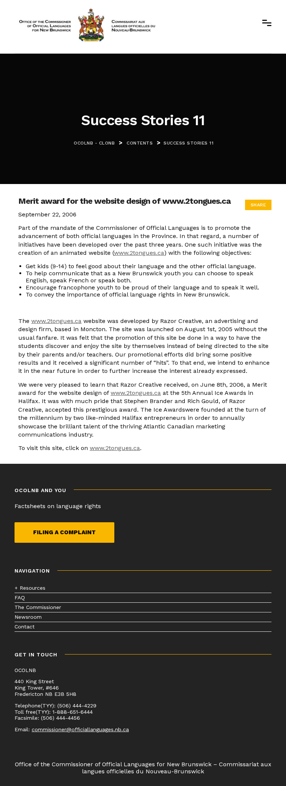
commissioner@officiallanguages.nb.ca (80, 729)
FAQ (20, 597)
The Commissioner (38, 607)
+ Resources (30, 588)
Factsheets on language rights (58, 506)
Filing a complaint (64, 532)
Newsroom (28, 617)
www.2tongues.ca (139, 252)
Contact (25, 627)
